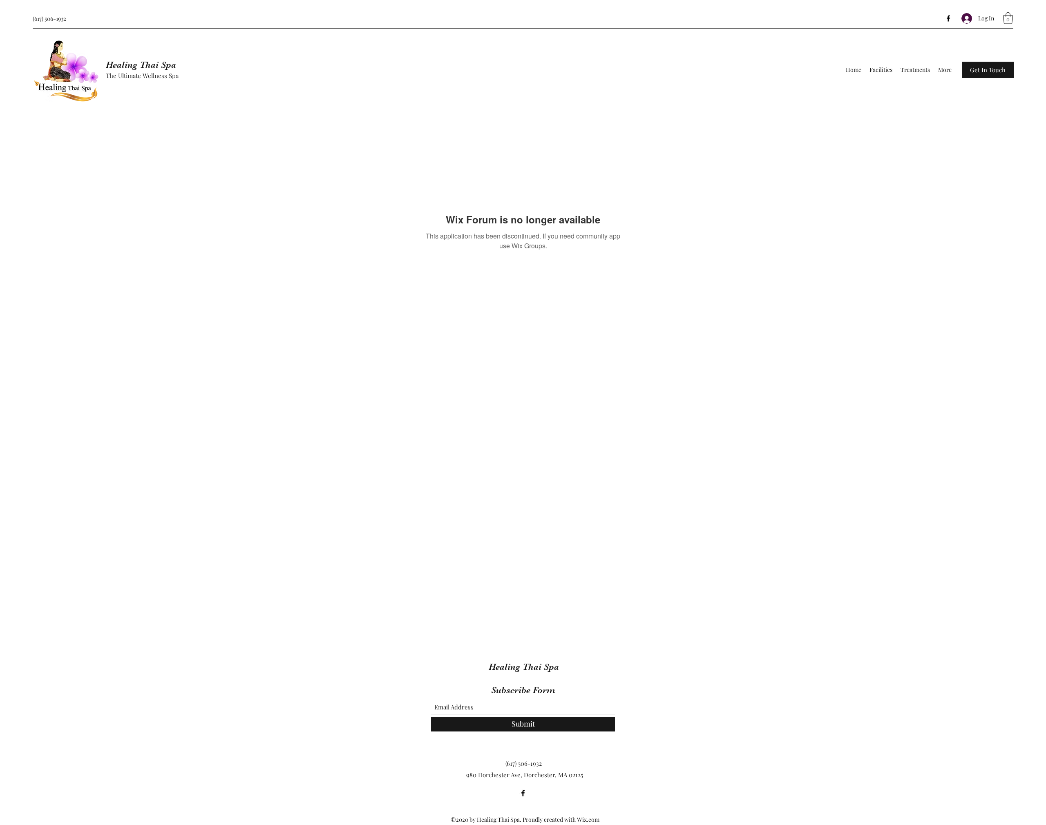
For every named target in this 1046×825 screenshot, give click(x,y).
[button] (1008, 18)
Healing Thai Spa (141, 65)
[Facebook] (948, 18)
